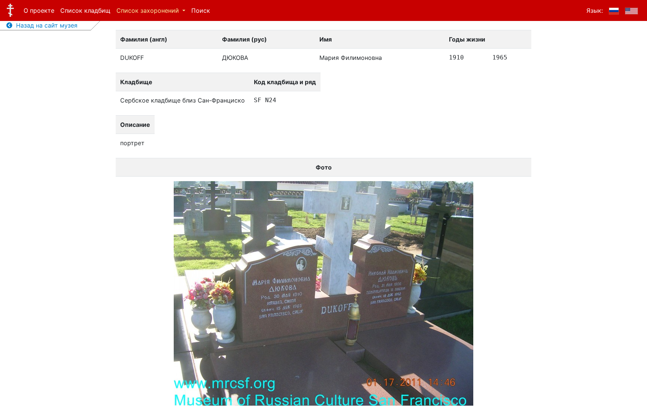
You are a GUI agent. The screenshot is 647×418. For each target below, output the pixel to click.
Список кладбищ (85, 10)
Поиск (200, 10)
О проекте (39, 10)
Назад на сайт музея (45, 25)
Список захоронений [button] (148, 10)
